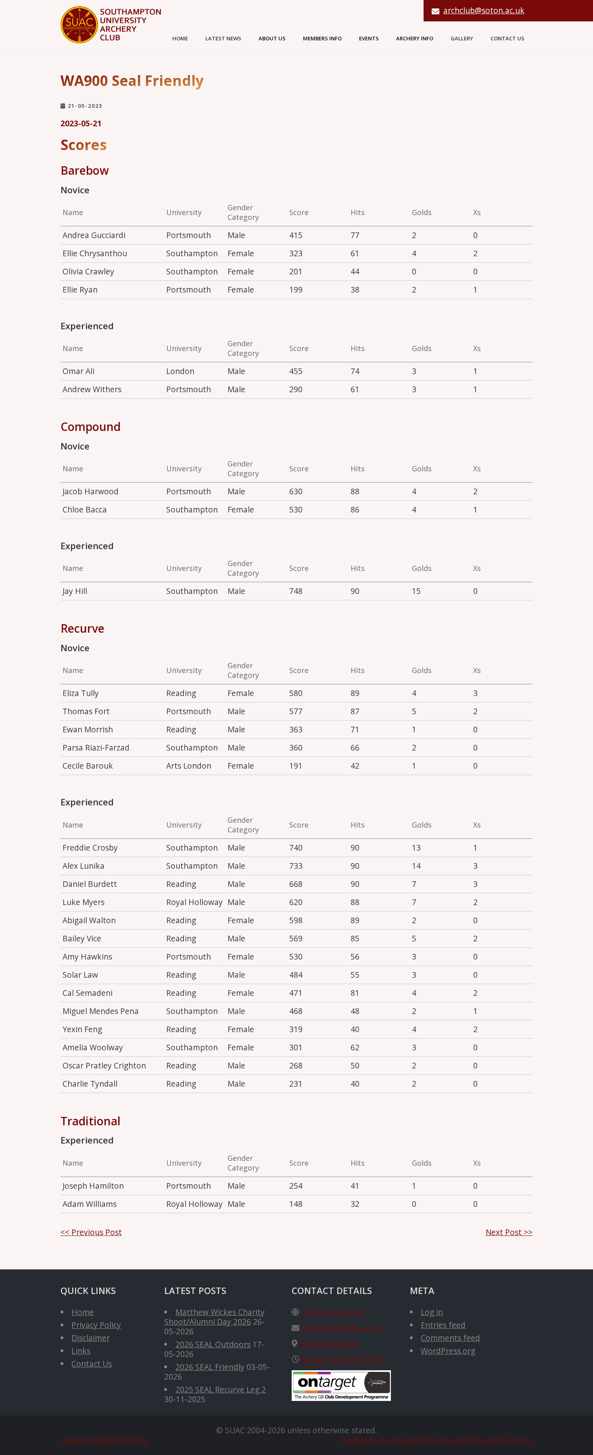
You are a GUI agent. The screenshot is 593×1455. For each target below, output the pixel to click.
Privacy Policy (96, 1324)
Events (369, 38)
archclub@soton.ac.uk (483, 10)
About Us (272, 38)
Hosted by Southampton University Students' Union (436, 1439)
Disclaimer (90, 1337)
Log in (432, 1312)
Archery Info (414, 38)
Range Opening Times (341, 1359)
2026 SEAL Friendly (209, 1366)
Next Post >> (509, 1232)
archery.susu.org (332, 1312)
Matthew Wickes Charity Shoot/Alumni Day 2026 (214, 1317)
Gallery (462, 38)
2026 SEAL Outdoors (213, 1344)
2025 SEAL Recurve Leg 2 (220, 1389)
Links (80, 1350)
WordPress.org (448, 1350)
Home (180, 38)
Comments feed (450, 1337)
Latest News (223, 38)
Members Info (322, 38)
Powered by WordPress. (104, 1439)
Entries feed (443, 1324)
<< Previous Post (91, 1232)
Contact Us (507, 38)
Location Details (329, 1343)
